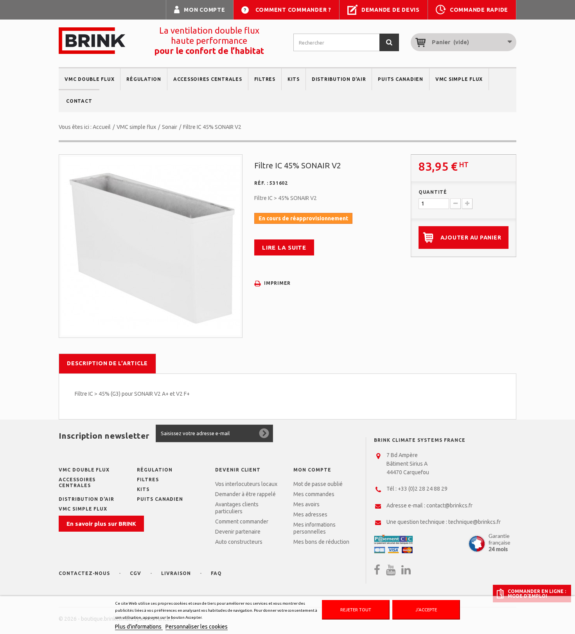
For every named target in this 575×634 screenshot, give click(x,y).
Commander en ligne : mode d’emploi (537, 593)
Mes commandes (313, 494)
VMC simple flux (459, 79)
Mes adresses (310, 514)
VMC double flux (89, 79)
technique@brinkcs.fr (474, 522)
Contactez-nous (84, 573)
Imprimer (277, 283)
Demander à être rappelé (245, 494)
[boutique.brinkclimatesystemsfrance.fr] (92, 40)
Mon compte (204, 10)
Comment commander (241, 521)
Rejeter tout (355, 609)
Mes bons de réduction (321, 542)
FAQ (216, 573)
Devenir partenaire (238, 532)
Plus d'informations (139, 626)
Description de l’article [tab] (107, 363)
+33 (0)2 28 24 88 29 (422, 489)
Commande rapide (479, 10)
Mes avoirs (306, 504)
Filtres (264, 79)
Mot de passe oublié (318, 484)
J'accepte (426, 609)
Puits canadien (400, 79)
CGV (135, 573)
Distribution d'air (339, 79)
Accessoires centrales (207, 79)
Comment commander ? (293, 10)
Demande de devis (390, 10)
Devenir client (238, 469)
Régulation (143, 79)
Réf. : (261, 183)
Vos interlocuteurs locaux (246, 484)
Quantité (433, 192)
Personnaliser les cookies (196, 626)
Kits (294, 79)
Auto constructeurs (238, 542)
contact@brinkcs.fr (449, 505)
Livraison (176, 573)
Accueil (102, 127)
